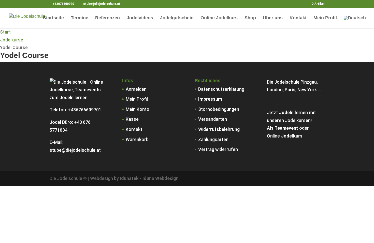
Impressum (210, 99)
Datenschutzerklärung (221, 89)
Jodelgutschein (177, 18)
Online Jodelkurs (219, 18)
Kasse (132, 119)
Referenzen (107, 18)
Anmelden (136, 89)
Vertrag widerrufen (218, 149)
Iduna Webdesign (160, 178)
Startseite (53, 18)
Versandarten (212, 119)
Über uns (273, 18)
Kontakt (298, 18)
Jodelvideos (140, 18)
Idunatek (129, 178)
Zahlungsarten (213, 139)
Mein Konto (137, 109)
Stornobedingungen (218, 109)
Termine (79, 18)
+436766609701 (84, 109)
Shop (250, 18)
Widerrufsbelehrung (219, 129)
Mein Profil (325, 18)
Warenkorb (137, 139)
